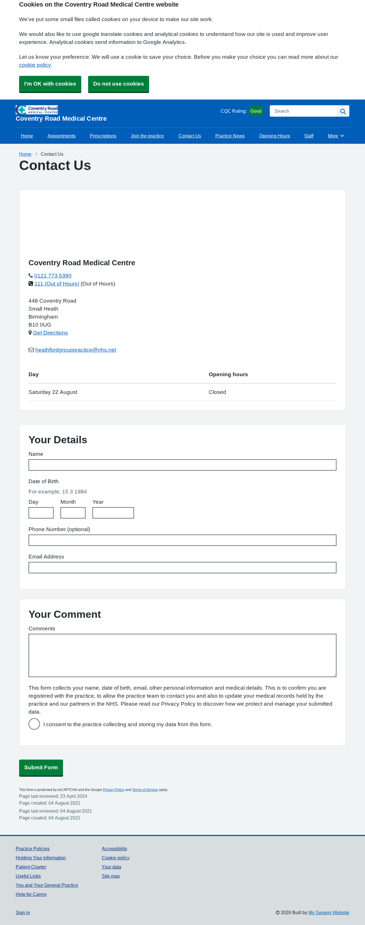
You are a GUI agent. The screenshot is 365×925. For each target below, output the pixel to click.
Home (27, 135)
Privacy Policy (114, 790)
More (336, 135)
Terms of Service (145, 790)
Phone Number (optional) (59, 529)
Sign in (23, 912)
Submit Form (41, 767)
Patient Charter (31, 867)
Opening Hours (274, 135)
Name (36, 454)
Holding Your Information (41, 857)
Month (68, 502)
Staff (308, 135)
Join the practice (147, 135)
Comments (42, 628)
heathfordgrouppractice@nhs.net (75, 350)
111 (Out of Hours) (57, 283)
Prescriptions (103, 135)
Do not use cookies (118, 83)
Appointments (62, 135)
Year (98, 502)
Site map (111, 876)
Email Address (46, 556)
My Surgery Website (329, 912)
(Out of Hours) (98, 283)
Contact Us (190, 135)
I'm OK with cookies (50, 83)
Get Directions (50, 332)
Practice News (230, 135)
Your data (111, 867)
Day (33, 502)
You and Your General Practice (47, 885)
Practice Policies (33, 848)
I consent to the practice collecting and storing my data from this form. (127, 724)
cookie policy (35, 65)
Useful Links (28, 876)
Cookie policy (115, 857)
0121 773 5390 (53, 275)
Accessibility (114, 848)
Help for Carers (31, 894)
